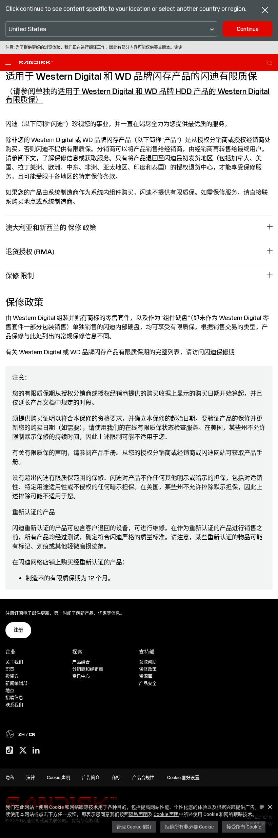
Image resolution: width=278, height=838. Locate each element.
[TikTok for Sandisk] (9, 750)
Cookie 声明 (166, 814)
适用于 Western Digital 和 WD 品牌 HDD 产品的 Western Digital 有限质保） (137, 95)
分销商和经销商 (87, 669)
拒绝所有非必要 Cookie (189, 826)
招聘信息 (14, 697)
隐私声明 (138, 814)
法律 (30, 777)
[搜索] (270, 62)
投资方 (12, 676)
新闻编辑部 (16, 683)
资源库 (145, 676)
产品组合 (81, 662)
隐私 (9, 777)
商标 (116, 777)
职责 (9, 669)
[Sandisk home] (36, 61)
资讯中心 (81, 676)
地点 (9, 690)
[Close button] (265, 11)
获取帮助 (148, 662)
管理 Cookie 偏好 (134, 826)
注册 (18, 630)
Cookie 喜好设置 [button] (183, 777)
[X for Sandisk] (23, 750)
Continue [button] (248, 29)
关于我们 (14, 662)
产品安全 (148, 683)
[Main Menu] (9, 62)
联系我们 (14, 704)
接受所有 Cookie (243, 826)
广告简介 (91, 777)
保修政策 (148, 669)
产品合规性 (143, 777)
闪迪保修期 (219, 352)
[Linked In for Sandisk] (36, 750)
